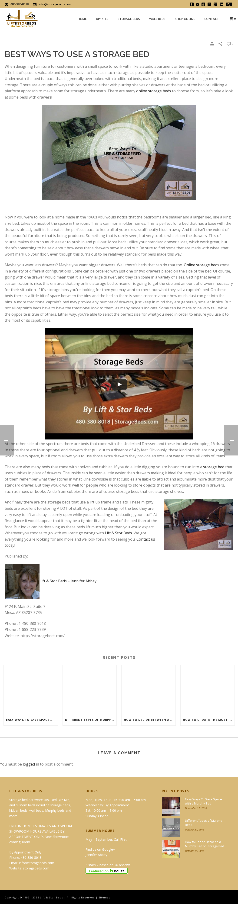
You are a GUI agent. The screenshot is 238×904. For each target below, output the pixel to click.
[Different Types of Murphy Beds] (90, 689)
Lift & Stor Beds (118, 532)
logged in (31, 764)
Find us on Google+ (100, 849)
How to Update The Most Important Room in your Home (209, 720)
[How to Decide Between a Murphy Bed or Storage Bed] (148, 689)
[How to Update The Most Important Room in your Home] (208, 689)
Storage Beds (129, 19)
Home (82, 19)
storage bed (213, 466)
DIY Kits (102, 19)
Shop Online (185, 19)
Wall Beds (157, 19)
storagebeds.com (36, 868)
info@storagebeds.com (55, 4)
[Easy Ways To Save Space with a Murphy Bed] (31, 689)
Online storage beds (201, 264)
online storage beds (153, 90)
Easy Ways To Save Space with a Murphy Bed (32, 720)
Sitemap (104, 897)
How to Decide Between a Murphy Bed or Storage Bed (149, 720)
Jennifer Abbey (83, 580)
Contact (211, 19)
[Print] (212, 43)
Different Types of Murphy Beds (91, 720)
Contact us (145, 539)
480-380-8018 (19, 4)
